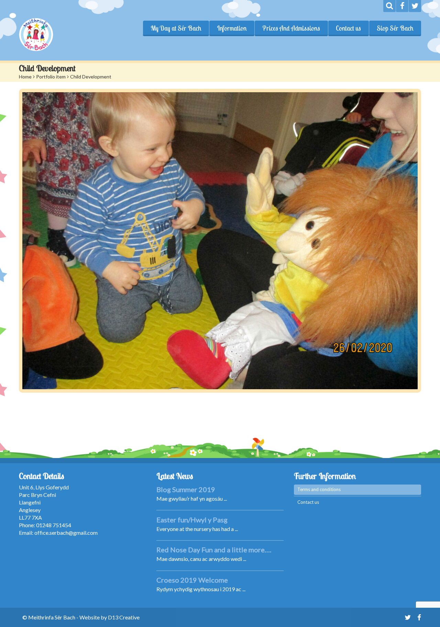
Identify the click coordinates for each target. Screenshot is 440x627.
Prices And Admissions (291, 28)
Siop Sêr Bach (395, 28)
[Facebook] (402, 6)
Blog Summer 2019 (185, 489)
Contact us (348, 28)
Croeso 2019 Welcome (192, 580)
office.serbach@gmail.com (66, 532)
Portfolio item (51, 76)
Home (25, 76)
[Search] (389, 6)
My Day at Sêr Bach (176, 28)
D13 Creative (124, 617)
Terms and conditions (319, 489)
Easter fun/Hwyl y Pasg (192, 520)
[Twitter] (415, 6)
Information (231, 28)
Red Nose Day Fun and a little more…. (213, 549)
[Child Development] (220, 240)
